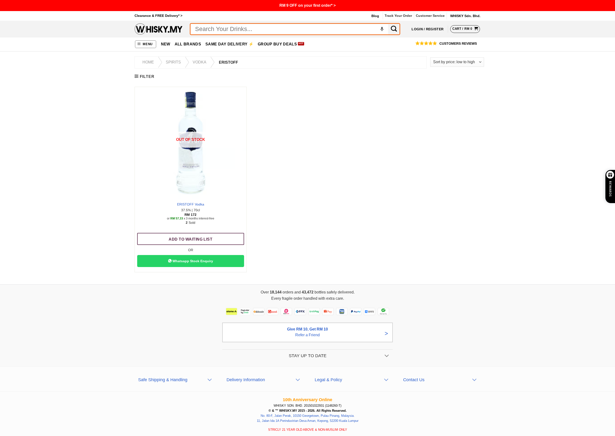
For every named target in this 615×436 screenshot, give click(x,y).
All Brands (188, 44)
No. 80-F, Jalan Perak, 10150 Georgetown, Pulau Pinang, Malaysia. (308, 415)
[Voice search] (382, 29)
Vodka (199, 62)
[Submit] (394, 29)
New (165, 44)
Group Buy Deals (277, 44)
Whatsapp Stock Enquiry (192, 261)
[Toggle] (387, 356)
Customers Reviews (458, 43)
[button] (145, 44)
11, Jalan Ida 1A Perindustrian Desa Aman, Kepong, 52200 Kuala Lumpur (307, 420)
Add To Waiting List (190, 239)
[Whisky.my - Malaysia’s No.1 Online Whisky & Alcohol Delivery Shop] (159, 29)
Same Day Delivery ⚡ (229, 44)
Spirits (173, 62)
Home (148, 62)
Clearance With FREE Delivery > (307, 5)
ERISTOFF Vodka (190, 204)
